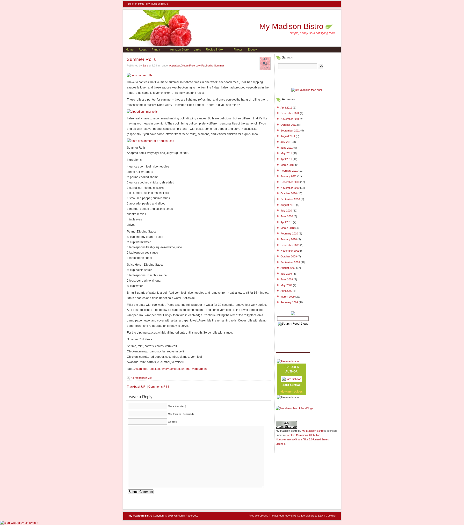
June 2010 (287, 216)
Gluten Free (188, 65)
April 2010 (286, 222)
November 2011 (290, 118)
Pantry (156, 49)
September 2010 (290, 199)
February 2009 (289, 302)
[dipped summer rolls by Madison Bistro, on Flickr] (142, 111)
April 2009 (286, 290)
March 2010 (288, 227)
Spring (209, 65)
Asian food (141, 369)
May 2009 (286, 285)
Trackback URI (136, 386)
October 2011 (289, 124)
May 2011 (286, 153)
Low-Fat (200, 65)
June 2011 (287, 147)
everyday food (170, 369)
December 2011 (290, 113)
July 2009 (286, 273)
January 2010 (289, 239)
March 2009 (288, 296)
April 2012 (286, 107)
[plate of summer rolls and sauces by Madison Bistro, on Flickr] (150, 141)
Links (197, 49)
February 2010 (289, 233)
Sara (145, 65)
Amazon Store (179, 49)
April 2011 (286, 159)
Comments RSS (158, 386)
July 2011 (286, 141)
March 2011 (287, 164)
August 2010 (288, 205)
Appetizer (174, 65)
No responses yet (141, 377)
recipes (297, 391)
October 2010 (289, 193)
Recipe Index (214, 49)
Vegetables (199, 369)
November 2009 (290, 250)
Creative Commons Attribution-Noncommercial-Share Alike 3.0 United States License (302, 439)
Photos (238, 49)
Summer (219, 65)
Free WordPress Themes (264, 515)
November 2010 (290, 187)
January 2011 (289, 176)
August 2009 (288, 267)
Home (130, 49)
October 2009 (289, 256)
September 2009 (290, 262)
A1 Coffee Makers (303, 515)
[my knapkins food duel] (306, 89)
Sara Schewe (292, 384)
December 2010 (290, 182)
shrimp (185, 369)
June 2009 (287, 279)
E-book (252, 49)
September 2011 (290, 130)
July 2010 (286, 210)
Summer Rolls (141, 59)
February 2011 (289, 170)
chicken (155, 369)
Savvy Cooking (326, 515)
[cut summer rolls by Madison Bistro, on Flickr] (139, 75)
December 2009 (290, 245)
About (142, 49)
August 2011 (288, 136)
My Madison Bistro (157, 3)
